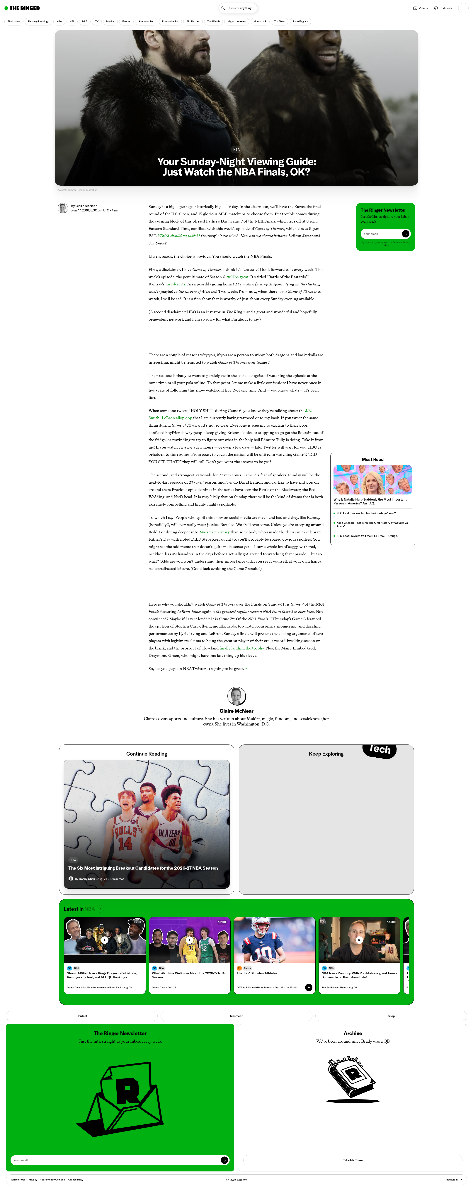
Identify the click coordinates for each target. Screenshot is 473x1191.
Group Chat (159, 942)
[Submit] (405, 233)
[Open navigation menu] (463, 8)
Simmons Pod (146, 21)
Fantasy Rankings (38, 21)
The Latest (14, 21)
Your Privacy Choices (52, 1134)
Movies (110, 21)
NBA (59, 21)
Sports (247, 923)
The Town (279, 21)
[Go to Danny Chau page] (71, 833)
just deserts (175, 284)
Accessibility (75, 1134)
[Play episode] (308, 942)
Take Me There (353, 1115)
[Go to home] (22, 8)
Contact (81, 971)
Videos (423, 8)
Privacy (32, 1134)
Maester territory (214, 509)
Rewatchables (170, 21)
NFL (72, 21)
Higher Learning (236, 21)
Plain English (300, 21)
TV (96, 21)
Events (126, 21)
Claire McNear (86, 206)
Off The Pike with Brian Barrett (255, 942)
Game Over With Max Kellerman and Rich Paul (94, 942)
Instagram (452, 1134)
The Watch (213, 21)
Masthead (236, 971)
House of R (260, 21)
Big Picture (192, 21)
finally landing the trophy (242, 603)
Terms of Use (18, 1134)
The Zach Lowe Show (334, 942)
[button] (238, 8)
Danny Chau (87, 834)
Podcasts (446, 8)
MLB (85, 21)
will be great (238, 276)
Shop (391, 971)
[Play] (104, 895)
